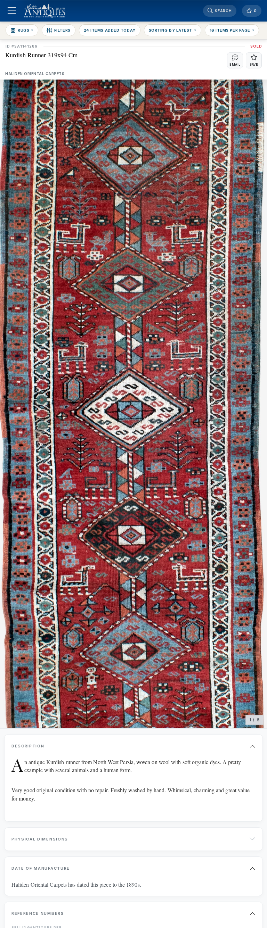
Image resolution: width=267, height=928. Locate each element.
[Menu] (12, 11)
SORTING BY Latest (172, 30)
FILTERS (62, 30)
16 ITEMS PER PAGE (232, 30)
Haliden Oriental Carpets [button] (34, 74)
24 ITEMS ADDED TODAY (110, 30)
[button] (235, 60)
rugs (25, 30)
